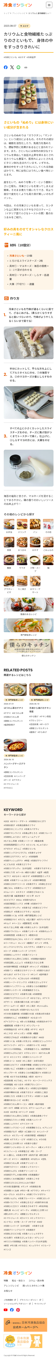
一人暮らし (10, 1155)
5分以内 (15, 1009)
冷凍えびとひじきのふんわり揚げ (20, 1182)
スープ (8, 950)
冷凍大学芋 (22, 1155)
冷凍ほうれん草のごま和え (17, 1115)
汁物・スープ (21, 1221)
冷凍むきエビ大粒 (13, 1233)
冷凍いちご (10, 1068)
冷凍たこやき (33, 1178)
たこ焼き (32, 1005)
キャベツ (46, 1190)
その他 (43, 1139)
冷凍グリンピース (29, 1163)
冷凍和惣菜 (10, 935)
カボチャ (21, 1194)
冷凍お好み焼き (43, 1013)
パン (25, 856)
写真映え (45, 966)
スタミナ (21, 892)
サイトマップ (40, 1303)
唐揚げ (31, 942)
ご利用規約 (8, 1299)
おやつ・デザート (19, 821)
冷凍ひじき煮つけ (40, 1210)
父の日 (37, 911)
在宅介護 (9, 895)
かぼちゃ (36, 1159)
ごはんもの (24, 978)
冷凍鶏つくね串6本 (26, 1068)
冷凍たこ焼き (42, 1092)
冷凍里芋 (32, 57)
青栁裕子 (42, 1135)
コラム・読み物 (36, 1280)
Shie (19, 899)
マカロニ (24, 1245)
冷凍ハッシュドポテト (33, 1233)
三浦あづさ (31, 1131)
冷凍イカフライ (12, 1202)
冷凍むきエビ (46, 884)
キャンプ (35, 966)
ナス (7, 1056)
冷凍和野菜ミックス (41, 876)
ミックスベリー (38, 1218)
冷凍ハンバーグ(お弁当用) (35, 1241)
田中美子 (44, 974)
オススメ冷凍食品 (13, 1241)
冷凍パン (9, 970)
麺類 (36, 1033)
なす (42, 1029)
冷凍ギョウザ (35, 852)
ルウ (38, 895)
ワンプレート (34, 1025)
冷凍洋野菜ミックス (14, 903)
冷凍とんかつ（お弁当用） (38, 927)
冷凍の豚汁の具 (22, 1001)
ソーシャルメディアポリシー (16, 1303)
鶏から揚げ (31, 872)
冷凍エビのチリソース (25, 970)
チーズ (8, 1159)
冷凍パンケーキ (30, 931)
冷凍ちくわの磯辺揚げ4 (30, 1072)
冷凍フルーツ (46, 833)
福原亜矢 (25, 1159)
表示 (32, 1076)
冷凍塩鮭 (9, 1084)
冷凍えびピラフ (12, 1064)
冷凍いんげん (11, 1198)
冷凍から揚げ (31, 1143)
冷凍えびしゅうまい (24, 1237)
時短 (27, 860)
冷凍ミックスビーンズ (15, 1127)
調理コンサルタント (30, 1214)
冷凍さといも (11, 57)
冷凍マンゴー (11, 1088)
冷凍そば (27, 907)
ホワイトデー (11, 1045)
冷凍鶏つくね (11, 915)
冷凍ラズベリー (12, 1166)
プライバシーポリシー (29, 1299)
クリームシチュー (38, 1107)
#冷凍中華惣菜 (11, 966)
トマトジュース (12, 1218)
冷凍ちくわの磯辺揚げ (15, 1178)
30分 (40, 1221)
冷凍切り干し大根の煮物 (16, 1174)
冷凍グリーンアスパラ (15, 1229)
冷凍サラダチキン (43, 868)
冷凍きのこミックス (14, 829)
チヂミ (35, 1029)
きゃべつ (25, 1218)
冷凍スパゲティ (32, 829)
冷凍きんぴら (11, 1170)
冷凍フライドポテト (37, 1194)
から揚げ (36, 1001)
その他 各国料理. (12, 1186)
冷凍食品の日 (11, 1029)
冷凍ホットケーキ (13, 990)
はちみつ (17, 876)
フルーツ (46, 1245)
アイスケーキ (27, 1123)
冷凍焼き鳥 (36, 1186)
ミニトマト (16, 1056)
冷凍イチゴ (20, 1025)
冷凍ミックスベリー (30, 1166)
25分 (7, 821)
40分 (32, 1111)
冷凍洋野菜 (31, 1135)
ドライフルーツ (22, 974)
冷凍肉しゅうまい (13, 836)
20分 (19, 1060)
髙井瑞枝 (40, 1104)
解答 (7, 1245)
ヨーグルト (10, 1194)
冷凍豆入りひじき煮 (34, 962)
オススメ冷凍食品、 (14, 1049)
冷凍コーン (10, 1060)
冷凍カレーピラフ (23, 888)
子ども (22, 919)
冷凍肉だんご (11, 1017)
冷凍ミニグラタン (25, 1096)
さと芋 (31, 895)
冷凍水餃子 (10, 825)
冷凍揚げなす (11, 1131)
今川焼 (14, 1245)
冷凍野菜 (38, 994)
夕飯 (7, 1076)
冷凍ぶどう (22, 935)
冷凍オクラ (37, 903)
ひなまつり (37, 1017)
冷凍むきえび (27, 1202)
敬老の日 (34, 935)
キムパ (8, 923)
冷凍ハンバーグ (34, 1119)
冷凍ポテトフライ (40, 860)
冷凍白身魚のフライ (26, 825)
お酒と (26, 1100)
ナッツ (39, 942)
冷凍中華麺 (26, 1064)
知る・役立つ (18, 1280)
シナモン (9, 1221)
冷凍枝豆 (36, 978)
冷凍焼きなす (40, 888)
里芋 (40, 872)
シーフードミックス (43, 1080)
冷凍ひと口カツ (12, 1206)
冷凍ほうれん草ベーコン (16, 1104)
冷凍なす (9, 911)
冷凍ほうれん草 (12, 1163)
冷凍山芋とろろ (30, 833)
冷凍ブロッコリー (34, 1084)
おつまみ (19, 1084)
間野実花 (28, 923)
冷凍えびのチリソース (15, 884)
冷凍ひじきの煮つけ (14, 1143)
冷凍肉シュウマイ (13, 954)
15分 (7, 1009)
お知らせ (8, 1290)
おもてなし (36, 998)
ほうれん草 (45, 1053)
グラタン (36, 1190)
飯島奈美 (39, 840)
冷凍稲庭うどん (32, 1049)
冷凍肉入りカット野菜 (15, 1119)
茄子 (23, 1005)
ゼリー (22, 1045)
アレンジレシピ (11, 1285)
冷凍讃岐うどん (34, 1127)
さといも (31, 844)
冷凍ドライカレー (13, 931)
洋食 (30, 1033)
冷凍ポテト (32, 884)
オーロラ (9, 1107)
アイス (47, 998)
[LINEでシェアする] (18, 67)
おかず (25, 26)
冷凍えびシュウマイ (38, 982)
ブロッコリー (31, 1053)
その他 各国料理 (12, 1013)
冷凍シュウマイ (12, 1123)
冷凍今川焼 (26, 994)
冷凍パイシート (30, 954)
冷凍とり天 (10, 872)
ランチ (25, 1186)
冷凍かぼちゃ (30, 899)
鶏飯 (17, 1107)
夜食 (7, 880)
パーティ (26, 1210)
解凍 (31, 1104)
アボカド (9, 848)
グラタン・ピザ (18, 1139)
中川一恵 (25, 1190)
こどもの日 (10, 864)
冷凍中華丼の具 (12, 1092)
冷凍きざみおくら (36, 892)
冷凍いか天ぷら (24, 1041)
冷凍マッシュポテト (14, 860)
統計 (21, 1131)
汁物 (36, 923)
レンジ (22, 942)
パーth (20, 872)
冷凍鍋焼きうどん (31, 990)
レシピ (16, 1210)
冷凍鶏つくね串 (12, 1190)
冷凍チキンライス (13, 833)
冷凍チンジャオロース (15, 1147)
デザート (9, 1001)
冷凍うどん (33, 1139)
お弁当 (14, 1111)
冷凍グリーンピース (28, 1170)
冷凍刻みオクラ (45, 1021)
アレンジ (40, 1237)
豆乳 (44, 1159)
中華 (27, 903)
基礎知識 (9, 1025)
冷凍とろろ (10, 1096)
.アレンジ (48, 1127)
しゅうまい (43, 844)
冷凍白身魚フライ (39, 1115)
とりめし (19, 1080)
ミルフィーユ (11, 1151)
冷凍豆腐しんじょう (14, 962)
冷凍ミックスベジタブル (16, 852)
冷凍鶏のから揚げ (29, 1037)
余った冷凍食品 (28, 1021)
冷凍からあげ (44, 970)
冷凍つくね (10, 1041)
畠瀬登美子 (20, 895)
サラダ (33, 1221)
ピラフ (8, 876)
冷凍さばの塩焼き (40, 1088)
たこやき (9, 1033)
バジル (25, 1107)
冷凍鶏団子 (24, 1017)
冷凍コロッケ (44, 1198)
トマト (29, 1080)
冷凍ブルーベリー (27, 1198)
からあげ (9, 974)
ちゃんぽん (43, 1005)
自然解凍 (46, 1049)
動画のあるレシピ (13, 1100)
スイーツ (29, 939)
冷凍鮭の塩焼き (39, 958)
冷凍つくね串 (42, 1096)
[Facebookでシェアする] (6, 67)
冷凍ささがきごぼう (43, 1064)
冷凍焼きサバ (11, 919)
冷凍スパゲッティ (13, 907)
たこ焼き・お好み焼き (34, 1060)
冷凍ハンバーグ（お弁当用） (18, 1225)
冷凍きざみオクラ (29, 1206)
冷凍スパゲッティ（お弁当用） (19, 868)
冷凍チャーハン (44, 946)
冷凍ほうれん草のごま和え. (17, 958)
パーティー (32, 1147)
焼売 (47, 872)
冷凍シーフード (26, 840)
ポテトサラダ (44, 919)
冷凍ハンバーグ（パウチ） (25, 950)
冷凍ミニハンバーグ (33, 1056)
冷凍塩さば (24, 1151)
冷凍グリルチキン (44, 939)
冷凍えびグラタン (13, 856)
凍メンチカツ (45, 1147)
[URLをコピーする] (26, 67)
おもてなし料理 (12, 927)
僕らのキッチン (12, 1214)
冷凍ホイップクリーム (15, 986)
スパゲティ (30, 946)
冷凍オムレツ (46, 931)
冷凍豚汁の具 (28, 1013)
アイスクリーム (12, 1021)
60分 (42, 1037)
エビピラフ (10, 899)
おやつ (39, 1076)
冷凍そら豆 (38, 1225)
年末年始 (44, 1206)
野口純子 (44, 1155)
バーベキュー (11, 942)
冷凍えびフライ (24, 864)
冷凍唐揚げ (34, 1174)
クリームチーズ (12, 1005)
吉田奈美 (9, 1080)
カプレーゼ (18, 1135)
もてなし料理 (11, 840)
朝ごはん (9, 888)
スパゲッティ (11, 978)
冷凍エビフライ (41, 907)
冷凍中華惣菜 (40, 880)
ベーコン (17, 923)
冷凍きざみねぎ (12, 1037)
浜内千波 (34, 1155)
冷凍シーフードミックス (16, 982)
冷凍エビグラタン (23, 911)
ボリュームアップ (31, 836)
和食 (7, 1139)
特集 (6, 1280)
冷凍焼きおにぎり (38, 821)
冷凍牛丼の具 (42, 1202)
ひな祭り (9, 1237)
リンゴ (8, 1249)
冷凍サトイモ (34, 1045)
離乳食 (8, 1210)
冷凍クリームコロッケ (21, 880)
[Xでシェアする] (12, 67)
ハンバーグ (43, 1131)
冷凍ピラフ (42, 1068)
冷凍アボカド (27, 1092)
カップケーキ (11, 1072)
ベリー (16, 1159)
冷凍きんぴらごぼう (14, 1053)
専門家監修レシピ (34, 915)
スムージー (10, 892)
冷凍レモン (24, 1088)
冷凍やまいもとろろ (30, 1009)
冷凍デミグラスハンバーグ (17, 998)
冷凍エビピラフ (12, 994)
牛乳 (46, 942)
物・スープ (37, 1151)
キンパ (35, 974)
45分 (44, 1045)
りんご (18, 848)
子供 (21, 915)
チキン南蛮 (24, 1029)
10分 (7, 1111)
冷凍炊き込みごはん (14, 939)
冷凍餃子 (31, 1229)
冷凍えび (47, 1072)
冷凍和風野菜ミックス (15, 844)
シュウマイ (35, 1245)
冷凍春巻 (34, 856)
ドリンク (24, 1111)
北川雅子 (32, 919)
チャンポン (20, 1033)
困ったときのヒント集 (33, 1285)
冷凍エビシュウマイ (43, 1041)
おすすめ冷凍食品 (19, 1076)
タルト (8, 1135)
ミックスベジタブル (14, 946)
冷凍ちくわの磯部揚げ (37, 986)
